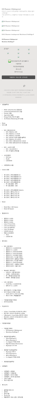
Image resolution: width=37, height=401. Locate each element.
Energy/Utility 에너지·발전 (11, 117)
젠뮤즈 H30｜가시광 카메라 (14, 257)
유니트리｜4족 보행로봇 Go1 (12, 178)
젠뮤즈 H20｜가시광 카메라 (14, 260)
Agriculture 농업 (8, 115)
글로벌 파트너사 (9, 390)
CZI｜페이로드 (8, 282)
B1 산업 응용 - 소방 (12, 185)
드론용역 (4, 366)
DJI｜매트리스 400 (11, 132)
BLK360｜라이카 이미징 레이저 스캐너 (15, 317)
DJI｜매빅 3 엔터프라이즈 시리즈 (16, 141)
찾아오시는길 (18, 71)
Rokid (3, 202)
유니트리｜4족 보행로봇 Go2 (12, 176)
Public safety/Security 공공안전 (13, 109)
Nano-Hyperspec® (11, 338)
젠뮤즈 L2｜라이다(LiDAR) (14, 253)
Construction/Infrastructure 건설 (13, 111)
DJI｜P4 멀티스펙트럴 (12, 151)
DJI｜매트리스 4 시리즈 (13, 134)
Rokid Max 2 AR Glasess (11, 207)
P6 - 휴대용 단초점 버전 (13, 276)
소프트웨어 (7, 155)
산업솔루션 (5, 104)
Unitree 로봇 (5, 169)
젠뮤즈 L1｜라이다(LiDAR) (14, 262)
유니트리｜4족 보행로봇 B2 (12, 180)
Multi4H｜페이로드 (9, 270)
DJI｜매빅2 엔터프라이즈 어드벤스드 (17, 143)
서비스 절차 (7, 378)
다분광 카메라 (8, 328)
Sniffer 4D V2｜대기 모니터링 (15, 294)
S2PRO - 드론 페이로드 (13, 274)
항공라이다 (5, 213)
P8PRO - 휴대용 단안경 (13, 277)
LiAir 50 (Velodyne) (9, 225)
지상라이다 (5, 306)
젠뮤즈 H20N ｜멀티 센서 (13, 266)
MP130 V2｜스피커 (11, 285)
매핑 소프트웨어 (9, 233)
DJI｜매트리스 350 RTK (13, 135)
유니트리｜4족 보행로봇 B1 (12, 182)
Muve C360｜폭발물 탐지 (13, 295)
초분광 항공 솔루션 (9, 336)
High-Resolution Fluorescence (14, 343)
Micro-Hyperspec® (11, 340)
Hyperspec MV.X (11, 351)
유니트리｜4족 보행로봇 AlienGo (14, 190)
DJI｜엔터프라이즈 (9, 130)
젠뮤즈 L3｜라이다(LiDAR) (14, 251)
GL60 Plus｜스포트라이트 (13, 284)
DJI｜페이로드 (8, 246)
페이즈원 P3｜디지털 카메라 (12, 290)
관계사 (6, 392)
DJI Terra (8, 157)
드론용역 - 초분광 (9, 371)
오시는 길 (7, 395)
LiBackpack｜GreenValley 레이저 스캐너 (16, 315)
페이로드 (4, 241)
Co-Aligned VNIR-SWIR (13, 342)
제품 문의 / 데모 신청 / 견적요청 (13, 397)
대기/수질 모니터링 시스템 (12, 292)
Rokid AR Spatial (9, 209)
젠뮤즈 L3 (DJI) (8, 222)
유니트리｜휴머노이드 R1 (11, 193)
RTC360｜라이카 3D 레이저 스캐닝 (14, 313)
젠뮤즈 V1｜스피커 (11, 250)
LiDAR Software (8, 231)
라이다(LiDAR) (8, 302)
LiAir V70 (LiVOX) (9, 224)
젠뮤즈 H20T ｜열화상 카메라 (15, 264)
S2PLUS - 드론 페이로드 (13, 272)
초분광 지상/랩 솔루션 (10, 350)
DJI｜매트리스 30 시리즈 (13, 139)
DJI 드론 (4, 125)
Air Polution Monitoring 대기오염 (13, 118)
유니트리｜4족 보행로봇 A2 (12, 175)
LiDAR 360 (9, 236)
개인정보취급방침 (18, 66)
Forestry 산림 (8, 113)
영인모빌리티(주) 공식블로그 (20, 61)
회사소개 (18, 69)
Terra (7, 234)
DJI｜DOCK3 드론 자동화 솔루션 (16, 137)
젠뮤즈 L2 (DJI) (8, 220)
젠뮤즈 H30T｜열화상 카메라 (14, 259)
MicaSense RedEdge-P (8, 41)
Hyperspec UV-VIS (11, 345)
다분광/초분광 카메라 (10, 300)
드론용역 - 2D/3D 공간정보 (12, 376)
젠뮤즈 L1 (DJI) (8, 218)
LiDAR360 (9, 160)
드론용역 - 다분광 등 (10, 373)
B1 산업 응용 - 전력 (12, 184)
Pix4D (7, 159)
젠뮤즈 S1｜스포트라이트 (13, 248)
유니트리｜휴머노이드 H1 (11, 197)
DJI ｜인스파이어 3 (11, 149)
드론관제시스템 (8, 165)
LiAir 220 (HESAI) (9, 227)
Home (3, 123)
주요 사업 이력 (8, 380)
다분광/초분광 (6, 323)
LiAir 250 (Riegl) (9, 229)
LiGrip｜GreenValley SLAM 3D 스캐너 (15, 311)
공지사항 (6, 393)
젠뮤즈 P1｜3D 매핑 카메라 (14, 255)
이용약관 (18, 63)
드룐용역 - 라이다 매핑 (11, 375)
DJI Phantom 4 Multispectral (9, 39)
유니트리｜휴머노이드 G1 (11, 192)
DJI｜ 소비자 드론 (9, 147)
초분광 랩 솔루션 (9, 361)
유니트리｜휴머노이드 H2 (11, 195)
